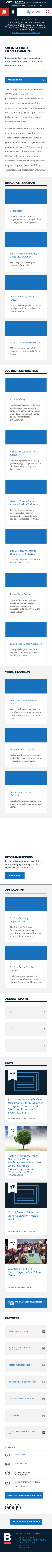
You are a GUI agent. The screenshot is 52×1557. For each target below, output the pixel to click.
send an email (21, 1463)
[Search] (46, 12)
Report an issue (28, 1534)
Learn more (15, 875)
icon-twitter (9, 1507)
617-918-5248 (20, 1454)
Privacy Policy (26, 1537)
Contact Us (25, 1548)
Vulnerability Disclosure (32, 1540)
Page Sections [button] (15, 80)
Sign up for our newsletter (24, 1495)
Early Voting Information (26, 33)
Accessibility (26, 1545)
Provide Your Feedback (26, 1522)
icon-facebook (17, 1507)
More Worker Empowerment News (25, 1303)
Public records (27, 1542)
